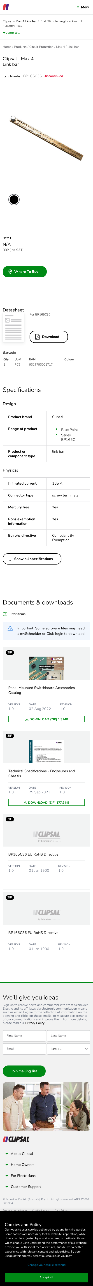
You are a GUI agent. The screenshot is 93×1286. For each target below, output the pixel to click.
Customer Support (26, 1186)
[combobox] (68, 1048)
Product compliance (15, 1210)
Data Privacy (61, 1210)
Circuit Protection (41, 47)
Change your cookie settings (46, 1265)
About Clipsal (22, 1153)
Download (50, 336)
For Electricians (23, 1175)
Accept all (46, 1277)
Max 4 (60, 47)
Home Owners (23, 1164)
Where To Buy (26, 271)
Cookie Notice (40, 1210)
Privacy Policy (34, 1023)
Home (7, 47)
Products (20, 47)
